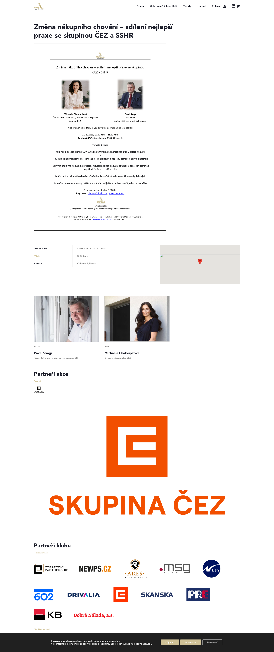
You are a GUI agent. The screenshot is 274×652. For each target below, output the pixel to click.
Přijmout (169, 642)
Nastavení (212, 642)
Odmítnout (190, 642)
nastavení (146, 643)
